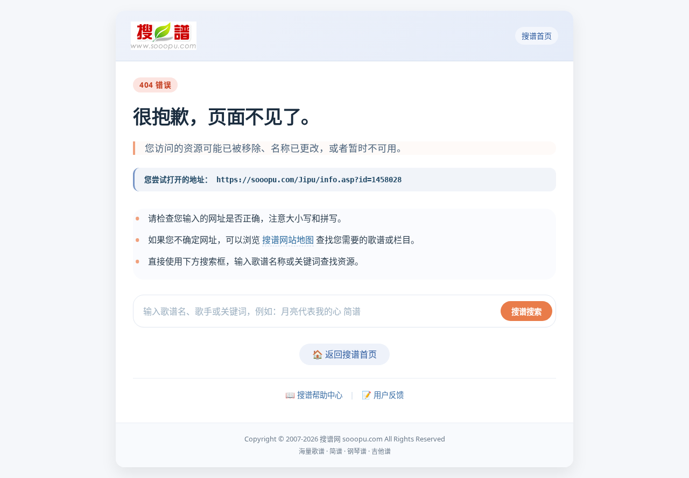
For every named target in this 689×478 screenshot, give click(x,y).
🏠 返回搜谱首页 (344, 354)
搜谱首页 (537, 36)
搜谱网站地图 (288, 240)
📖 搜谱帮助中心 (313, 395)
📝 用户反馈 (383, 395)
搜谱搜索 (526, 311)
